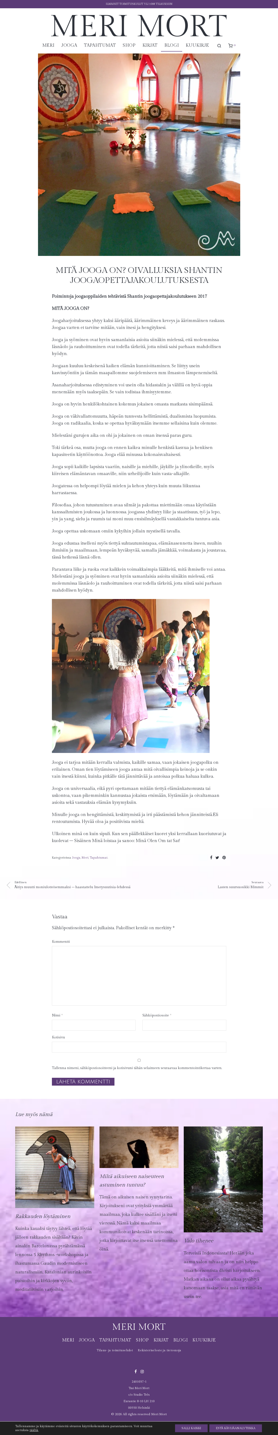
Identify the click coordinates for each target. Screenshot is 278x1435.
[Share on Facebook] (211, 858)
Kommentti (61, 942)
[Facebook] (135, 1371)
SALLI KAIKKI (191, 1428)
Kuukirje (197, 45)
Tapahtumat (100, 45)
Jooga (69, 45)
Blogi (171, 45)
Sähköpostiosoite (156, 1015)
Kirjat (150, 45)
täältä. (34, 1430)
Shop (129, 45)
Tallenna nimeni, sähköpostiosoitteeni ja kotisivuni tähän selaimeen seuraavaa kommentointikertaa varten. (137, 1068)
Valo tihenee (198, 1241)
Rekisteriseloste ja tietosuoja (159, 1350)
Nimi (57, 1015)
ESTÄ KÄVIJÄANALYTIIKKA (235, 1428)
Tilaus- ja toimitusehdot (115, 1350)
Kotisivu (58, 1037)
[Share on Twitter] (217, 858)
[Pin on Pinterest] (224, 858)
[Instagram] (142, 1371)
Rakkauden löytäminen (42, 1216)
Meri (48, 45)
